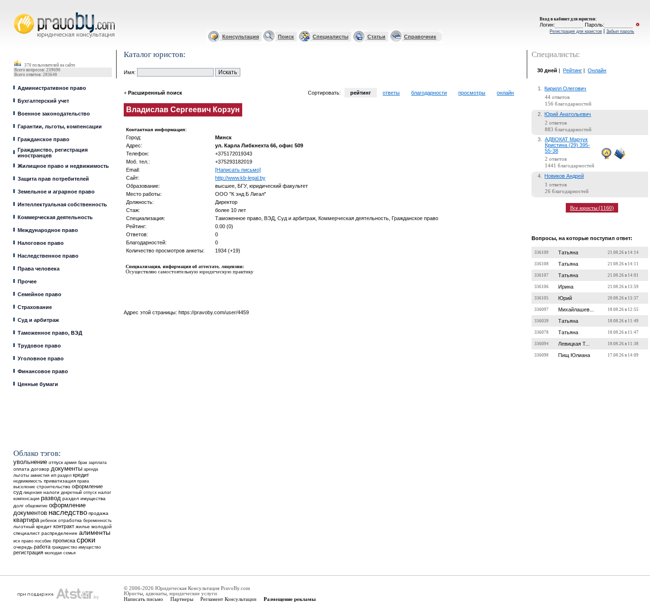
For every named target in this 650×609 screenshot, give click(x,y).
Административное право (52, 88)
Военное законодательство (54, 113)
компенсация (26, 498)
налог (104, 492)
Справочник (420, 36)
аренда (91, 469)
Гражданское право (43, 139)
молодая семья (60, 553)
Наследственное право (48, 256)
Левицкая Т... (574, 344)
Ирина (565, 287)
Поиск (286, 36)
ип (53, 475)
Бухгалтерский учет (43, 101)
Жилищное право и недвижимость (63, 166)
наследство (68, 512)
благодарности (429, 93)
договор (40, 469)
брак (82, 462)
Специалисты (330, 36)
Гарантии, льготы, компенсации (60, 126)
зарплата (98, 462)
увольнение (30, 461)
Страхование (35, 307)
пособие (43, 541)
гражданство (64, 547)
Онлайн (597, 70)
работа (42, 547)
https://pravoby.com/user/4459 (213, 312)
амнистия (39, 475)
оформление (87, 486)
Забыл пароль (620, 31)
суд (17, 492)
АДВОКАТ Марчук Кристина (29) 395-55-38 (567, 145)
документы (66, 468)
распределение (59, 533)
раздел (64, 475)
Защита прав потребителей (53, 179)
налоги (51, 492)
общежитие (36, 505)
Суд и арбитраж (38, 320)
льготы (21, 475)
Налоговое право (41, 243)
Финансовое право (43, 371)
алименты (94, 532)
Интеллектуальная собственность (62, 204)
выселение (24, 486)
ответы (391, 93)
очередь (22, 547)
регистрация (28, 552)
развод (51, 498)
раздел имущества (84, 498)
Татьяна (568, 252)
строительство (53, 486)
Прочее (27, 281)
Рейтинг (572, 70)
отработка (70, 520)
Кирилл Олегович (565, 88)
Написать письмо (143, 599)
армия (70, 462)
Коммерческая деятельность (55, 217)
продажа (98, 513)
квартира (26, 519)
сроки (86, 540)
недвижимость (27, 480)
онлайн (505, 93)
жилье (83, 526)
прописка (64, 540)
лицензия (32, 492)
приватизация (60, 480)
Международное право (48, 230)
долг (18, 505)
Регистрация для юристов (576, 31)
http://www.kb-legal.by (240, 178)
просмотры (471, 93)
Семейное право (39, 294)
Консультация (240, 36)
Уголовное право (41, 358)
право (27, 541)
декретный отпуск (79, 492)
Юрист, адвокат (15, 12)
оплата (21, 469)
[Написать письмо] (238, 170)
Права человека (38, 268)
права (83, 481)
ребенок (48, 520)
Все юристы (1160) (592, 208)
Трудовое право (39, 345)
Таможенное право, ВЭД (50, 333)
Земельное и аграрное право (56, 191)
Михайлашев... (576, 309)
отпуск (56, 462)
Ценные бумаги (38, 384)
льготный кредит (32, 526)
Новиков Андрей (564, 176)
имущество (90, 547)
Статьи (376, 36)
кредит (81, 475)
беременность (97, 520)
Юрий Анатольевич (567, 114)
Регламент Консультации (228, 599)
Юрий (565, 298)
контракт (63, 526)
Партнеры (181, 599)
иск (16, 541)
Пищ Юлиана (574, 355)
